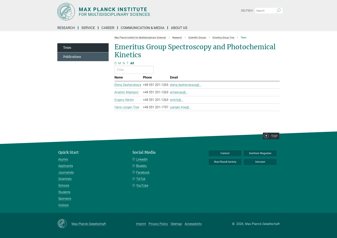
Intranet (260, 161)
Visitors (63, 205)
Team (67, 47)
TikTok (140, 179)
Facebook (143, 172)
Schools (63, 185)
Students (64, 192)
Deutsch (247, 10)
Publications (72, 57)
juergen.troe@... (181, 107)
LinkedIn (142, 159)
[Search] (279, 10)
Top (274, 136)
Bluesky (141, 166)
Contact (225, 153)
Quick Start (68, 152)
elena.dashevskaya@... (186, 85)
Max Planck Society (225, 161)
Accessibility (193, 224)
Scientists (65, 179)
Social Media (144, 152)
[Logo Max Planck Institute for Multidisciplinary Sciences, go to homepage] (130, 11)
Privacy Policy (158, 224)
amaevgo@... (179, 92)
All (132, 63)
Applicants (65, 166)
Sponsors (64, 198)
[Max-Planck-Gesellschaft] (64, 223)
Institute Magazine (260, 153)
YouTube (142, 185)
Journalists (66, 172)
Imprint (141, 224)
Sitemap (176, 224)
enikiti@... (177, 100)
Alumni (63, 159)
